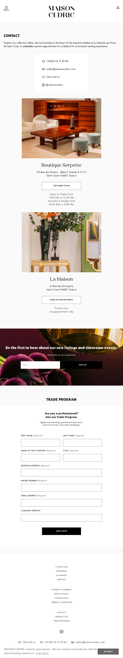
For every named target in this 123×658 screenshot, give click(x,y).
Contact (61, 613)
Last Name (73, 436)
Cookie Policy (61, 598)
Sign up (82, 365)
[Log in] (118, 7)
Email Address (33, 496)
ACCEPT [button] (108, 651)
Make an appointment (61, 300)
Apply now (61, 531)
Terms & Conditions (61, 602)
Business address (35, 466)
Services (61, 580)
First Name (31, 436)
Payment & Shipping (62, 590)
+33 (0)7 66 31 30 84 (55, 642)
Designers (61, 571)
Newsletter (61, 617)
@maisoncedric (54, 85)
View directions (61, 186)
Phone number (34, 481)
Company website (31, 511)
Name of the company (38, 451)
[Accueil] (61, 11)
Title (70, 451)
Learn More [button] (42, 653)
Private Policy (61, 594)
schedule (28, 46)
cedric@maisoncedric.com (61, 69)
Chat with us (53, 77)
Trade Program (61, 621)
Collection (62, 567)
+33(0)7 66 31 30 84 (57, 61)
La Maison (61, 575)
